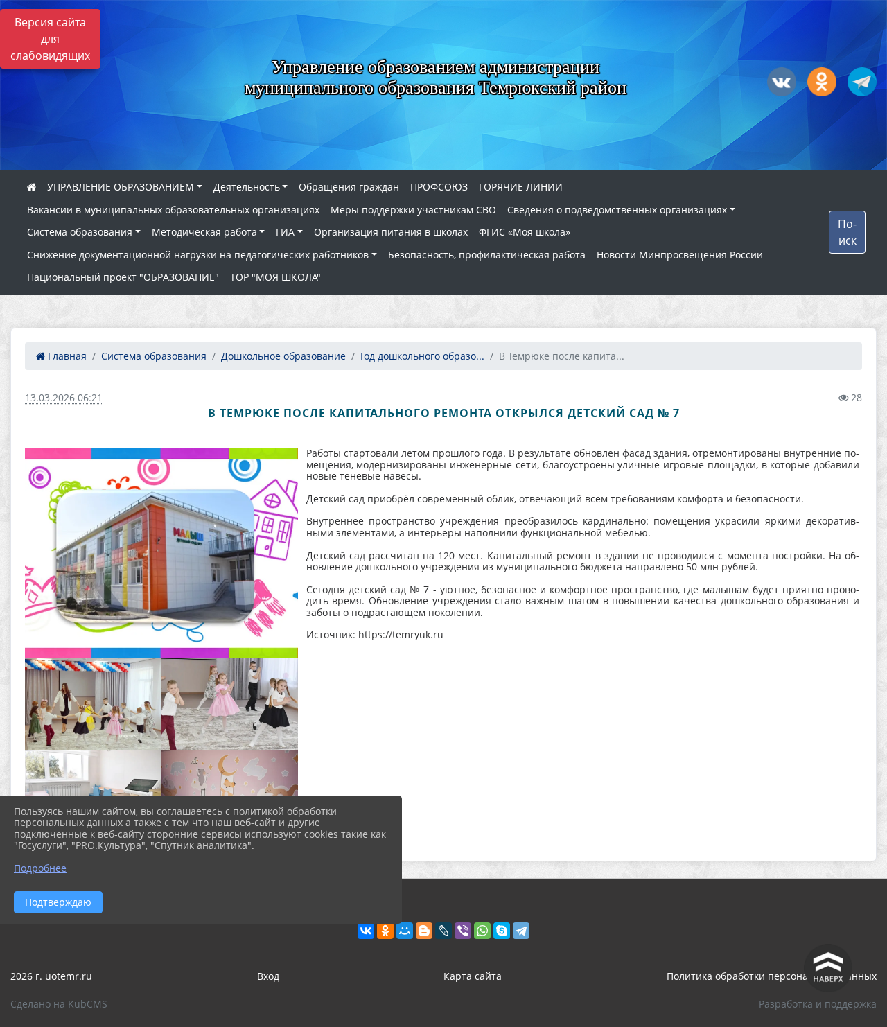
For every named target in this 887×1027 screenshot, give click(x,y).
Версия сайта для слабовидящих (50, 39)
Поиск (847, 232)
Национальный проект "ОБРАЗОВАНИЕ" (123, 276)
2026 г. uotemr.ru (51, 976)
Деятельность (246, 186)
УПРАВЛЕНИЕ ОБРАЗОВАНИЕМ (120, 186)
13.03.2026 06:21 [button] (64, 397)
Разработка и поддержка (818, 1003)
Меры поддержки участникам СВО (413, 209)
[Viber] (463, 930)
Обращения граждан (349, 186)
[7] (93, 704)
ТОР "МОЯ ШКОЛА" (275, 276)
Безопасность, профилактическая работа (487, 254)
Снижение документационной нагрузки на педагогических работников (198, 254)
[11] (229, 704)
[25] (161, 553)
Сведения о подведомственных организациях (617, 209)
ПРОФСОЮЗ (439, 186)
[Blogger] (424, 930)
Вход (268, 976)
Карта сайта (473, 976)
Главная (66, 355)
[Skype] (501, 930)
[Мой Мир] (404, 930)
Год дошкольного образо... (422, 355)
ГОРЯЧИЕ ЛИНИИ (521, 186)
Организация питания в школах (391, 231)
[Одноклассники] (385, 930)
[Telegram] (521, 930)
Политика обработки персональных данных (772, 976)
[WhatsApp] (482, 930)
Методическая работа (204, 231)
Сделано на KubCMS (58, 1003)
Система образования (79, 231)
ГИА (285, 231)
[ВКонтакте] (366, 930)
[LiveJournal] (443, 930)
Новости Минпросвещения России (680, 254)
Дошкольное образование (283, 355)
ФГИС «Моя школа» (524, 231)
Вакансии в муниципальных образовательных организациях (173, 209)
